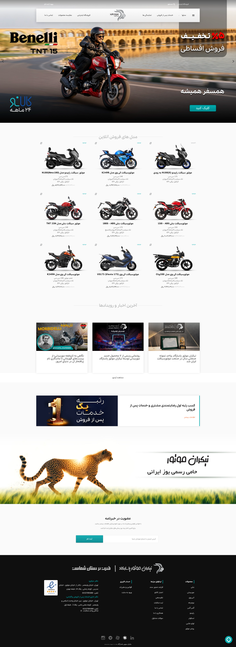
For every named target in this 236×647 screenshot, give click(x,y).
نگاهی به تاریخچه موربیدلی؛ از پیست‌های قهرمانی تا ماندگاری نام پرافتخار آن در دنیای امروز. (65, 359)
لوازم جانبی (190, 623)
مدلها (184, 15)
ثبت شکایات (158, 603)
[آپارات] (118, 638)
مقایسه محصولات (65, 15)
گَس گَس (190, 608)
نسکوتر (191, 618)
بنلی (192, 587)
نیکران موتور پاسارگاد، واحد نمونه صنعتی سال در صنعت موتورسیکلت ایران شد (176, 359)
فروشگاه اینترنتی (83, 15)
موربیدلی (190, 592)
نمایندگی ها (147, 15)
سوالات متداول (157, 618)
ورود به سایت (127, 592)
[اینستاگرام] (103, 638)
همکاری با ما (158, 613)
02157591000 (87, 593)
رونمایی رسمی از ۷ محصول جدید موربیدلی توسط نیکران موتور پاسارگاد (119, 357)
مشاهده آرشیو (118, 377)
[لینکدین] (132, 638)
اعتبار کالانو (159, 592)
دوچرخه (191, 603)
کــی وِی (191, 597)
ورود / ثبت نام (48, 4)
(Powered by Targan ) (111, 644)
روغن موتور (189, 628)
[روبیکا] (125, 638)
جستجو (170, 4)
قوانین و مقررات (125, 587)
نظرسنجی (159, 597)
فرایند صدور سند (156, 587)
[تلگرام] (110, 638)
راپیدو (192, 613)
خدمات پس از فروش (165, 15)
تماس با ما (48, 15)
